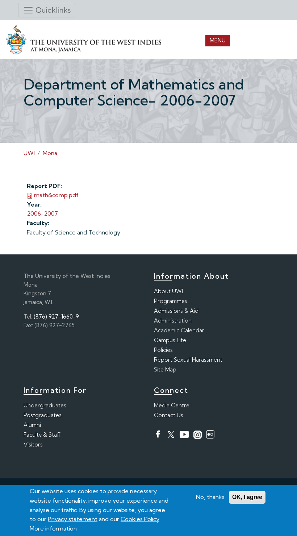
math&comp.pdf (56, 195)
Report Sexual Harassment (188, 359)
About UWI (168, 291)
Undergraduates (45, 405)
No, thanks (210, 496)
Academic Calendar (179, 330)
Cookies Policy (140, 519)
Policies (163, 349)
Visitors (33, 444)
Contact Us (168, 415)
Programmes (170, 301)
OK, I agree (247, 497)
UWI (29, 153)
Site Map (165, 369)
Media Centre (171, 405)
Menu (218, 40)
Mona (50, 153)
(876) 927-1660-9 (56, 316)
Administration (173, 320)
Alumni (32, 424)
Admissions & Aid (176, 310)
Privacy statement (72, 519)
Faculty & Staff (42, 434)
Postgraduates (43, 415)
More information (53, 528)
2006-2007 (42, 213)
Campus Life (170, 340)
